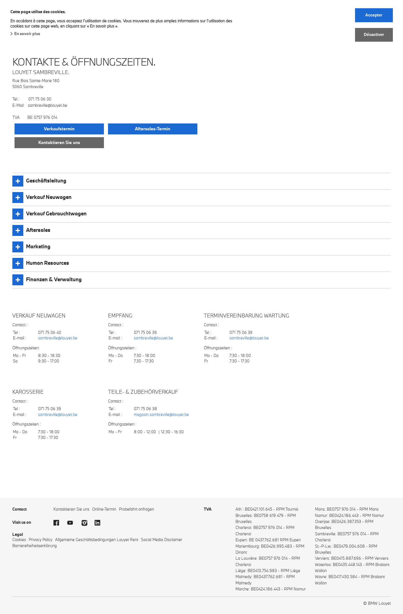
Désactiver (374, 34)
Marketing (38, 246)
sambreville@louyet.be (57, 337)
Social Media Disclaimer (161, 539)
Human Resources (47, 263)
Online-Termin (104, 509)
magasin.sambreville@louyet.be (161, 414)
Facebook (58, 522)
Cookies (19, 539)
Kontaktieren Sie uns (59, 142)
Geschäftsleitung (46, 180)
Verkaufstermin (59, 128)
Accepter (373, 15)
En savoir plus (27, 33)
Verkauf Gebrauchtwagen (56, 213)
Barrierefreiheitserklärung (34, 545)
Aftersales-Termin (152, 128)
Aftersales (38, 230)
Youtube (72, 522)
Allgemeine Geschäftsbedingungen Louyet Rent (96, 539)
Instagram (86, 522)
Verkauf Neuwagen (49, 197)
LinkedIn (100, 522)
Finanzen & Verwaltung (54, 279)
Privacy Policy (40, 539)
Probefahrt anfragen (136, 509)
